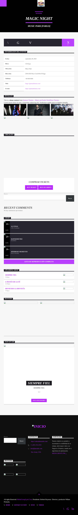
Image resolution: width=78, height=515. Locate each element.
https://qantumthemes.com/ (32, 83)
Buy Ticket (31, 187)
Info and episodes (39, 400)
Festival (39, 13)
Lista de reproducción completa (39, 261)
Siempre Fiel (10, 275)
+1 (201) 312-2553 (35, 445)
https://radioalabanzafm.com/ (39, 441)
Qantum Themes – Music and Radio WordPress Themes (41, 100)
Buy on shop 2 (45, 187)
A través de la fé (12, 282)
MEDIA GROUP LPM (59, 453)
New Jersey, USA (36, 452)
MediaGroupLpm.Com (24, 499)
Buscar (6, 194)
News (33, 505)
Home (8, 505)
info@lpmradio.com (36, 448)
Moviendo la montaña (15, 288)
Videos (41, 505)
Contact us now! (20, 505)
